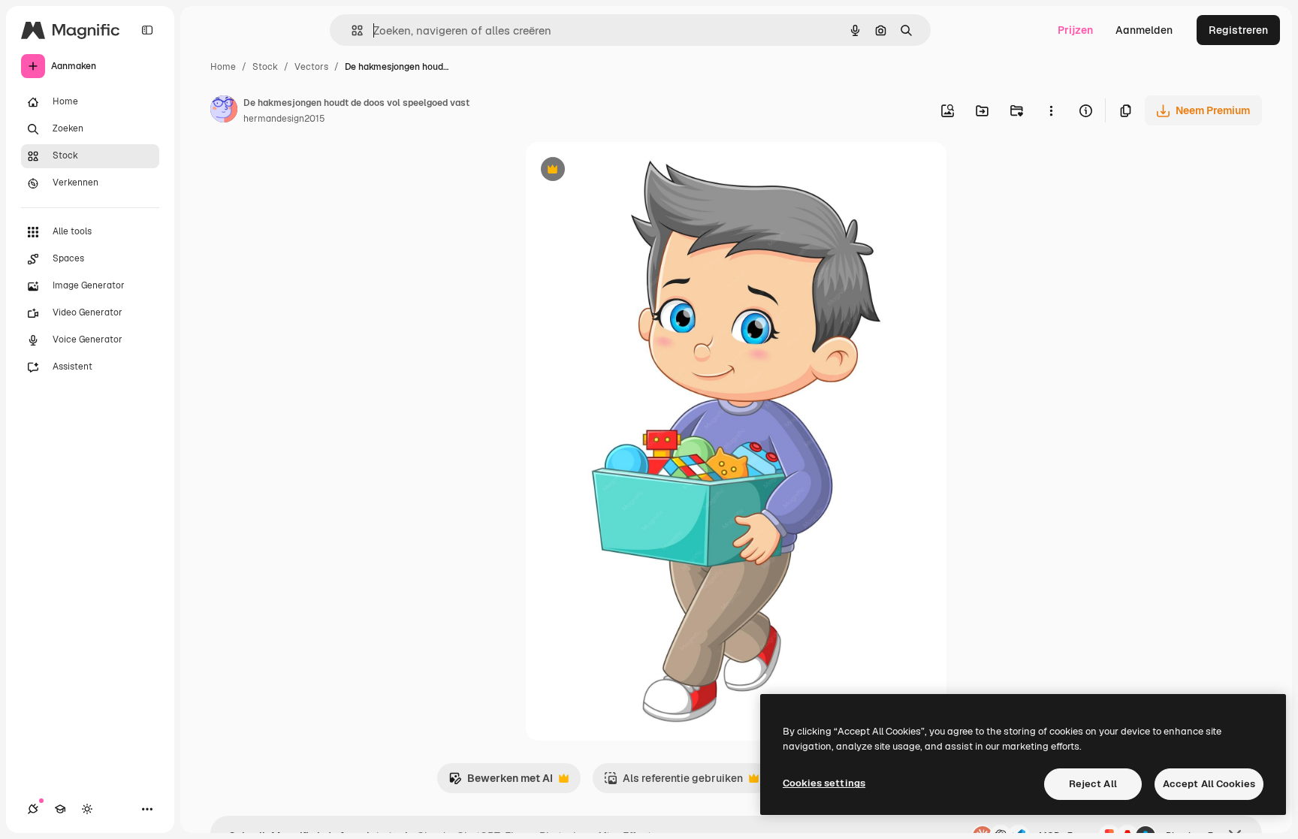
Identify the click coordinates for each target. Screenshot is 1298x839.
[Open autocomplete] (351, 30)
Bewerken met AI (500, 782)
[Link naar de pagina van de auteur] (223, 111)
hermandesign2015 (284, 119)
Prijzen (1075, 30)
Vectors (311, 67)
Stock (265, 67)
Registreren (1238, 30)
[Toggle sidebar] (147, 30)
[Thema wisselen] (87, 809)
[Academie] (60, 809)
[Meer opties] (1051, 110)
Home (223, 67)
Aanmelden (1144, 30)
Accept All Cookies (1209, 783)
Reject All (1093, 783)
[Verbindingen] (33, 809)
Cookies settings (824, 783)
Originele (624, 171)
